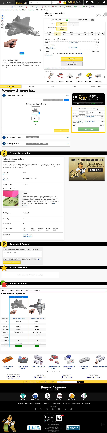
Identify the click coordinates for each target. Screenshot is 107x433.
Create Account (28, 403)
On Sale (55, 7)
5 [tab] (57, 371)
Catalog (15, 7)
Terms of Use (46, 403)
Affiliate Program (76, 403)
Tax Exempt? (52, 45)
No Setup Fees (66, 403)
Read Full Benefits (96, 100)
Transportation (31, 9)
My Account (20, 403)
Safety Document (27, 234)
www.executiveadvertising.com (53, 430)
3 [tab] (52, 371)
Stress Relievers (22, 9)
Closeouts (78, 7)
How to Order (38, 403)
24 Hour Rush (31, 7)
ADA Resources (86, 403)
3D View (22, 7)
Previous (44, 77)
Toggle (75, 97)
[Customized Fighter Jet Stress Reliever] (18, 307)
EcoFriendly (87, 7)
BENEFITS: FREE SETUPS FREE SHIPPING (79, 3)
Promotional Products (6, 9)
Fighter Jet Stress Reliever (18, 318)
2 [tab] (50, 371)
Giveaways (14, 9)
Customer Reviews (56, 403)
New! (39, 7)
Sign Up (80, 382)
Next (103, 33)
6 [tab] (59, 371)
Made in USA (46, 7)
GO (64, 2)
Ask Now (12, 262)
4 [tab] (54, 371)
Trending (62, 7)
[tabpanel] (51, 77)
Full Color (70, 7)
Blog (94, 7)
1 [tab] (22, 57)
